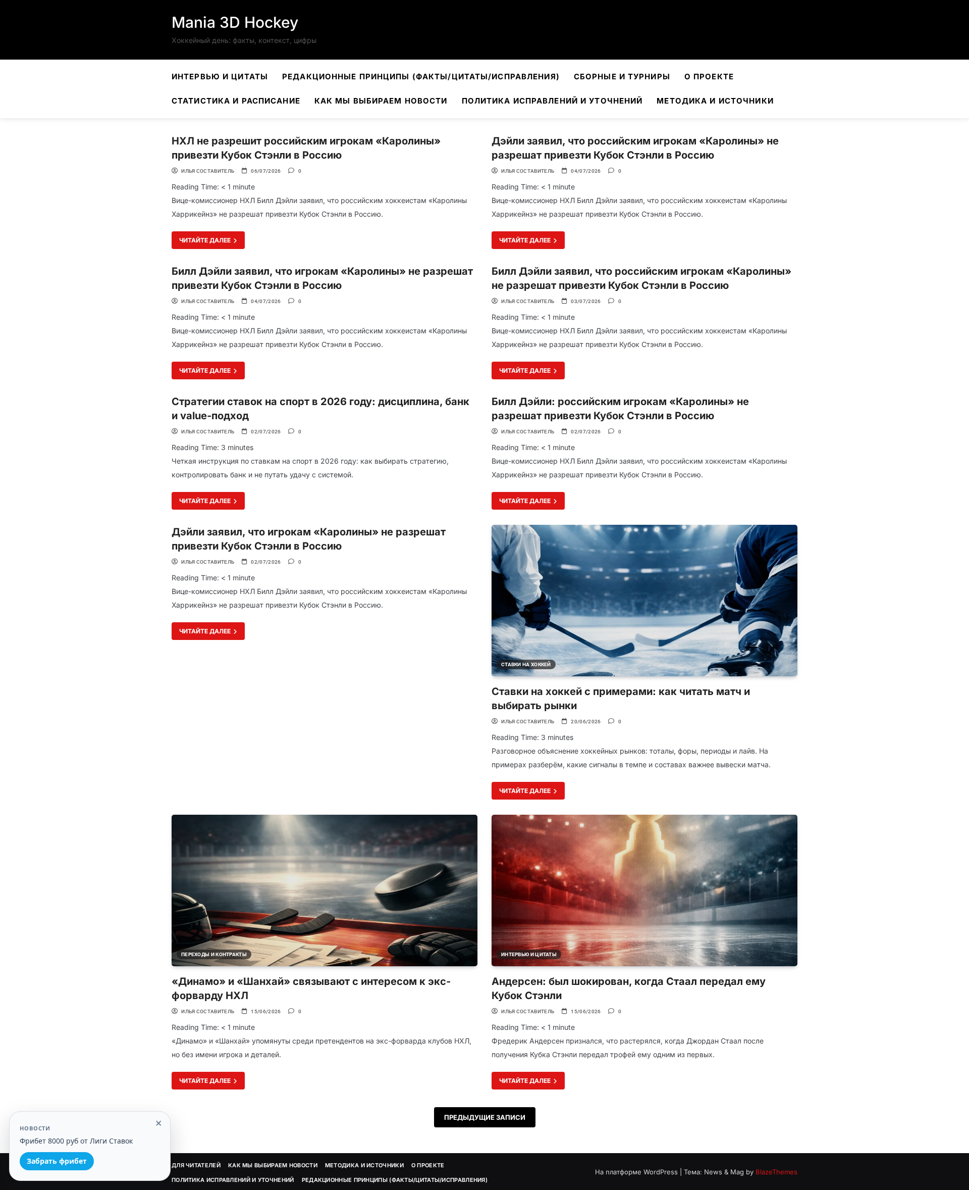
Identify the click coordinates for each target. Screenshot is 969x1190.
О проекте (709, 76)
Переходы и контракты (214, 954)
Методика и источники (715, 101)
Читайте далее (205, 240)
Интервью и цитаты (220, 76)
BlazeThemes (776, 1172)
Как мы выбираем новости (381, 101)
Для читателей (196, 1165)
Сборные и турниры (622, 76)
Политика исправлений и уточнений (552, 101)
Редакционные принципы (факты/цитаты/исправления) (421, 76)
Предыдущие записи (484, 1117)
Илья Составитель (207, 171)
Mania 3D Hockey (235, 22)
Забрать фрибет (57, 1161)
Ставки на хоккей (526, 664)
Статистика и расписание (236, 101)
